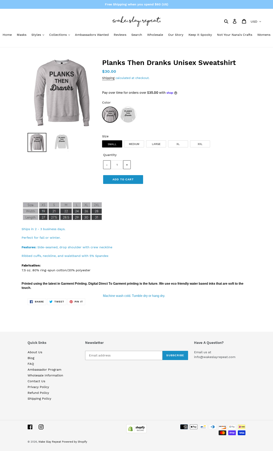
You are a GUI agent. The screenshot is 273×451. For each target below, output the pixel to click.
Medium (134, 144)
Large (156, 144)
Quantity (110, 155)
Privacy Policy (38, 387)
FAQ (31, 364)
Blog (31, 358)
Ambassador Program (44, 369)
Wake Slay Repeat (49, 441)
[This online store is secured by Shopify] (136, 432)
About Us (35, 352)
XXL (200, 144)
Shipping (108, 78)
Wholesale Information (45, 375)
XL (178, 144)
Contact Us (36, 381)
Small (112, 144)
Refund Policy (38, 393)
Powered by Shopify (74, 441)
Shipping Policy (39, 398)
